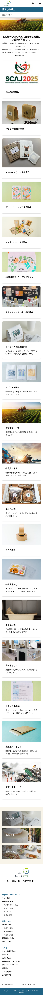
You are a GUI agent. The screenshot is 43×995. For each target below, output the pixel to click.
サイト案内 (6, 898)
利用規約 (5, 968)
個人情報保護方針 (7, 984)
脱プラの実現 (8, 908)
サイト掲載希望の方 (9, 951)
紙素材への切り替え (11, 905)
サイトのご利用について (29, 984)
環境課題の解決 (7, 901)
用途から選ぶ (8, 935)
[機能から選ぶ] (21, 825)
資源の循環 (8, 915)
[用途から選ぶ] (21, 858)
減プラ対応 (8, 912)
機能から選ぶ (8, 928)
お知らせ (5, 954)
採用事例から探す (8, 938)
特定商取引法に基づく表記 (11, 961)
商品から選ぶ (7, 15)
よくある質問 (6, 971)
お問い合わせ (6, 958)
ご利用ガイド (6, 975)
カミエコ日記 (6, 941)
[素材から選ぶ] (21, 842)
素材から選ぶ (8, 931)
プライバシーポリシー (10, 965)
